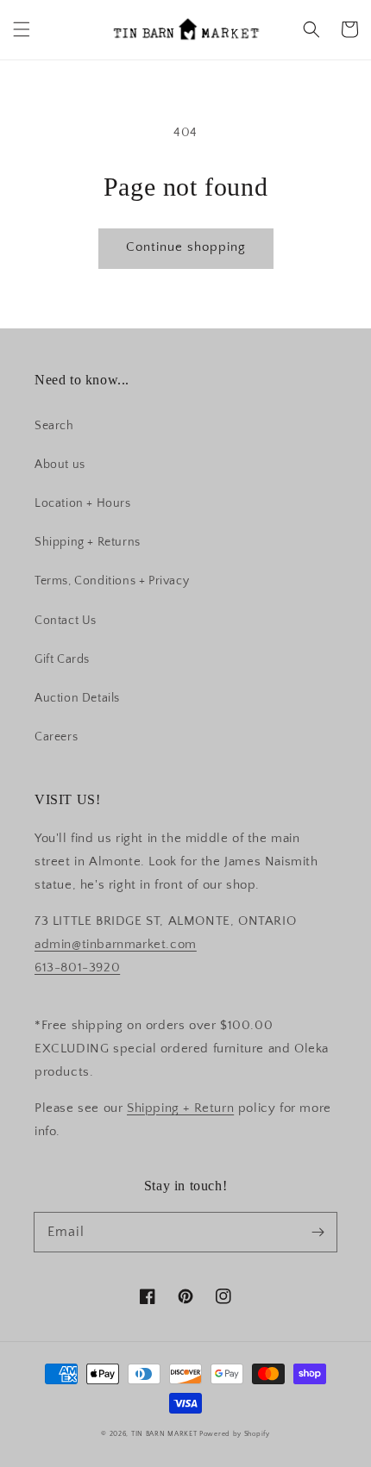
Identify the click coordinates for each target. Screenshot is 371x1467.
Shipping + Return (180, 1108)
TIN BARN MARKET (164, 1434)
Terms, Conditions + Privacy (112, 581)
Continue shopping (186, 247)
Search (54, 426)
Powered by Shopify (234, 1434)
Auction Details (77, 698)
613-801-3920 (77, 967)
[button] (22, 29)
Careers (56, 737)
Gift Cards (62, 659)
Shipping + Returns (88, 542)
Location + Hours (83, 503)
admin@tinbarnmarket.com (116, 944)
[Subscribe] (317, 1232)
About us (60, 464)
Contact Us (66, 620)
